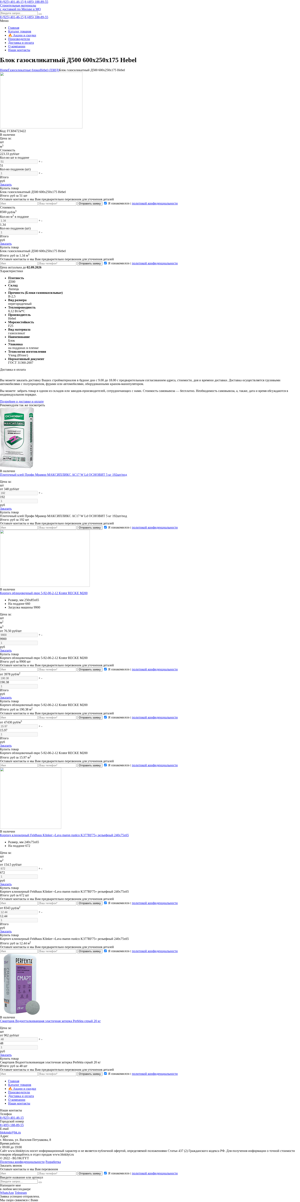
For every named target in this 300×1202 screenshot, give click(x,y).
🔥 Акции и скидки (22, 35)
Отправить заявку (90, 203)
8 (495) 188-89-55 (36, 1)
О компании (16, 46)
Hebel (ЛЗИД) (49, 70)
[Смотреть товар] (17, 467)
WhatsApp (7, 1192)
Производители (19, 39)
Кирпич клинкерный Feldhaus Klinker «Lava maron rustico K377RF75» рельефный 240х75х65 (64, 835)
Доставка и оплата (21, 42)
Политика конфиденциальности (22, 1162)
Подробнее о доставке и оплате (22, 401)
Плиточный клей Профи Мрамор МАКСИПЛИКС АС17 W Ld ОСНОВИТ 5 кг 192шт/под (63, 474)
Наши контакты (19, 50)
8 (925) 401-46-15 (12, 1)
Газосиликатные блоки (24, 70)
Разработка (53, 1162)
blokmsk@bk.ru (10, 1132)
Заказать (6, 184)
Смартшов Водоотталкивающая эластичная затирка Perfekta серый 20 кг (50, 1021)
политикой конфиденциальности (155, 203)
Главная (13, 27)
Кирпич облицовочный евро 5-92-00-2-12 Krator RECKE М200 (44, 593)
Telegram (21, 1192)
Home (4, 70)
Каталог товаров (19, 31)
